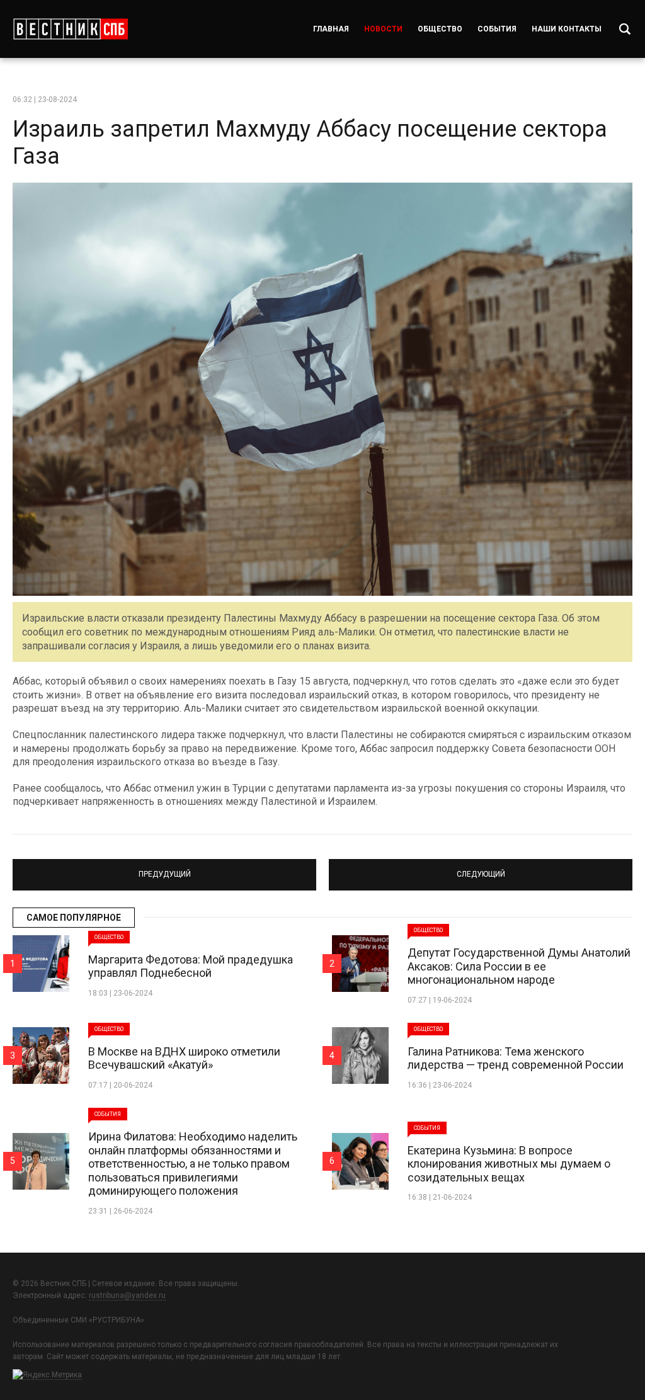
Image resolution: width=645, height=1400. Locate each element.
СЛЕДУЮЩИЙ (480, 869)
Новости (383, 29)
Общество (440, 29)
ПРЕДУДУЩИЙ (164, 869)
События (497, 29)
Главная (331, 29)
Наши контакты (567, 29)
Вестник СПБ (70, 29)
